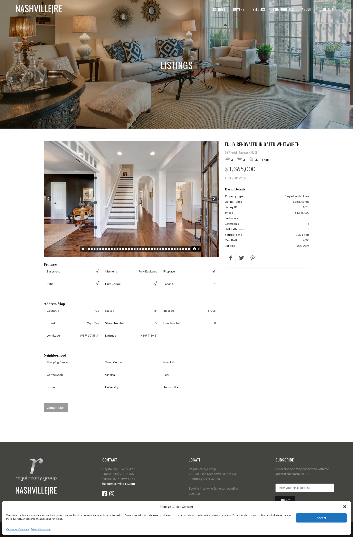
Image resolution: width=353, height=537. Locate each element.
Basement (53, 271)
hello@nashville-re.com (118, 483)
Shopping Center (58, 362)
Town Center (113, 362)
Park (166, 374)
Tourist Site (171, 387)
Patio (50, 284)
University (111, 387)
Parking (168, 284)
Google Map (56, 407)
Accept (321, 518)
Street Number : (115, 323)
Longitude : (54, 335)
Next (214, 198)
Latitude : (111, 335)
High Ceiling (113, 284)
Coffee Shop (55, 374)
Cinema (110, 374)
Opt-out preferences (17, 529)
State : (109, 310)
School (51, 387)
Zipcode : (169, 310)
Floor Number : (172, 323)
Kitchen (110, 271)
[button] (345, 507)
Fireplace (169, 271)
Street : (52, 323)
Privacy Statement (41, 529)
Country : (53, 310)
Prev (48, 198)
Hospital (168, 362)
